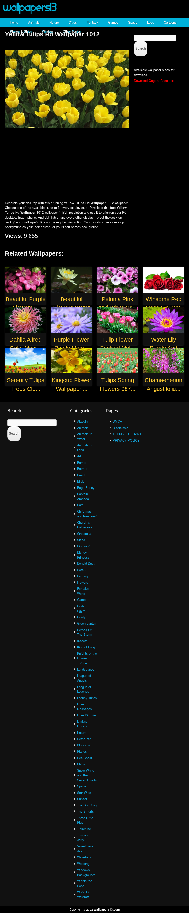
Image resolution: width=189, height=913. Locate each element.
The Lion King (87, 805)
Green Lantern (87, 623)
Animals (34, 22)
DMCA (117, 421)
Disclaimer (120, 427)
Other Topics (72, 31)
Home (14, 22)
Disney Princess (83, 554)
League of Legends (84, 689)
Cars (80, 505)
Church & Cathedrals (84, 525)
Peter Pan (84, 738)
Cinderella (84, 533)
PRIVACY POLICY (126, 440)
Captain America (83, 496)
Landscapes (85, 669)
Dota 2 (81, 569)
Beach (81, 475)
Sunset (82, 798)
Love (150, 22)
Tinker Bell (84, 828)
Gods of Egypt (82, 608)
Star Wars (84, 792)
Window (47, 31)
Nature (54, 22)
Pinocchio (84, 745)
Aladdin (82, 421)
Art (79, 456)
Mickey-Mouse (82, 724)
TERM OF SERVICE (127, 433)
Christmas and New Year (87, 514)
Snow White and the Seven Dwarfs (87, 775)
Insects (82, 640)
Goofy (81, 617)
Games (113, 22)
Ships (81, 764)
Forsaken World (83, 591)
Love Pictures (87, 715)
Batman (82, 468)
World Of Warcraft (83, 894)
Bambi (81, 462)
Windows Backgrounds (86, 872)
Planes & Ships (21, 31)
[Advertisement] (94, 164)
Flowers (82, 582)
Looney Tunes (87, 697)
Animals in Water (84, 436)
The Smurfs (85, 811)
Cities (73, 22)
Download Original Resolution (154, 80)
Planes (82, 751)
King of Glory (86, 647)
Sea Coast (84, 757)
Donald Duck (86, 563)
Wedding (83, 863)
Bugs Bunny (85, 487)
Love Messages (84, 706)
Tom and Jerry (83, 837)
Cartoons (170, 22)
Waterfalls (84, 857)
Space (132, 22)
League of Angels (84, 678)
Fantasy (92, 22)
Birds (80, 481)
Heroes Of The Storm (84, 632)
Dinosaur (83, 546)
